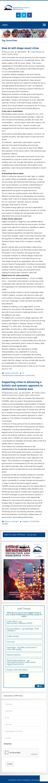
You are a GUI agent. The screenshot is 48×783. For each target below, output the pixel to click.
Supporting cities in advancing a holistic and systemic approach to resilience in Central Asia (22, 385)
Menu (5, 25)
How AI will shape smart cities (20, 48)
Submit (9, 764)
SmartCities (30, 375)
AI (23, 373)
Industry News (12, 54)
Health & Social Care (9, 395)
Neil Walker (21, 52)
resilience (26, 521)
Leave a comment (11, 373)
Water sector (35, 395)
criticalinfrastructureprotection (13, 375)
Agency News (40, 392)
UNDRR (5, 524)
